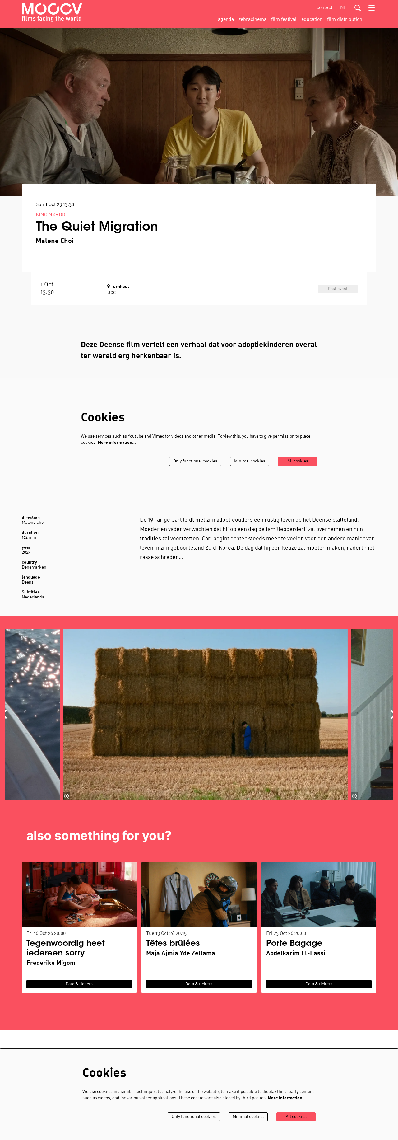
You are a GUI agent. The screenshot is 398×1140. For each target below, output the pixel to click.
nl (343, 7)
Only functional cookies (195, 461)
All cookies (297, 461)
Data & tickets (79, 984)
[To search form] (357, 7)
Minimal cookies (249, 461)
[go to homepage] (52, 12)
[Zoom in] (66, 796)
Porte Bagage (294, 944)
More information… (117, 443)
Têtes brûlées (173, 944)
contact (324, 7)
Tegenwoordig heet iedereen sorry (65, 949)
